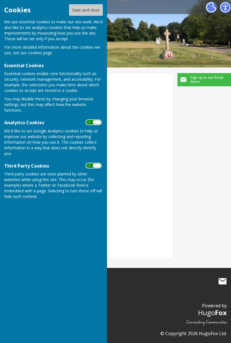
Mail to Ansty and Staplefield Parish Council (222, 281)
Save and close (86, 10)
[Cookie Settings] (211, 7)
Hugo (212, 312)
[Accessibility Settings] (225, 7)
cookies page (40, 52)
